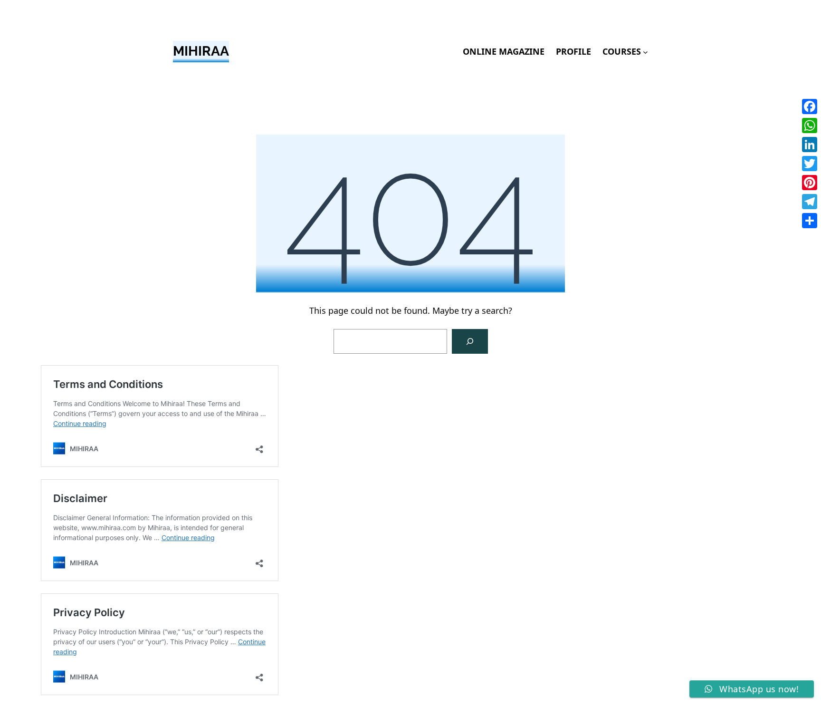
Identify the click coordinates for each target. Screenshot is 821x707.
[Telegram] (809, 201)
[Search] (470, 341)
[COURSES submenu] (645, 51)
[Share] (809, 220)
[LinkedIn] (809, 144)
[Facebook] (809, 106)
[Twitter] (809, 163)
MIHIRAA (201, 51)
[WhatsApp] (809, 125)
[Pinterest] (809, 182)
